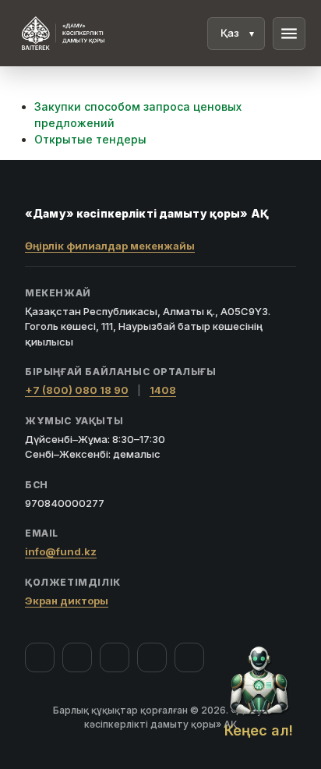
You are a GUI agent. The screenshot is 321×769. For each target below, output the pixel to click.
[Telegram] (152, 657)
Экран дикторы (66, 600)
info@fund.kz (61, 551)
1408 (163, 390)
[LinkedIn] (189, 657)
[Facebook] (40, 657)
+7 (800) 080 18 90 (77, 390)
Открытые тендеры (90, 139)
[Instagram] (77, 657)
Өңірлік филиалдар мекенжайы (110, 245)
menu (289, 33)
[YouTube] (114, 657)
